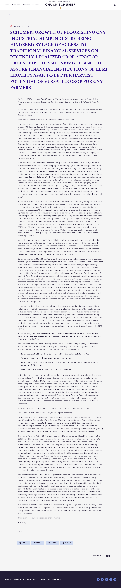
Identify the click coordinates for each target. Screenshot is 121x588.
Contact (35, 5)
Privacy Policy (54, 579)
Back (9, 15)
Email (39, 543)
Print (24, 543)
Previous (97, 556)
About (7, 5)
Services (26, 5)
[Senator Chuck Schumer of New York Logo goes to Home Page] (60, 5)
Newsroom (16, 5)
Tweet (68, 543)
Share (53, 543)
